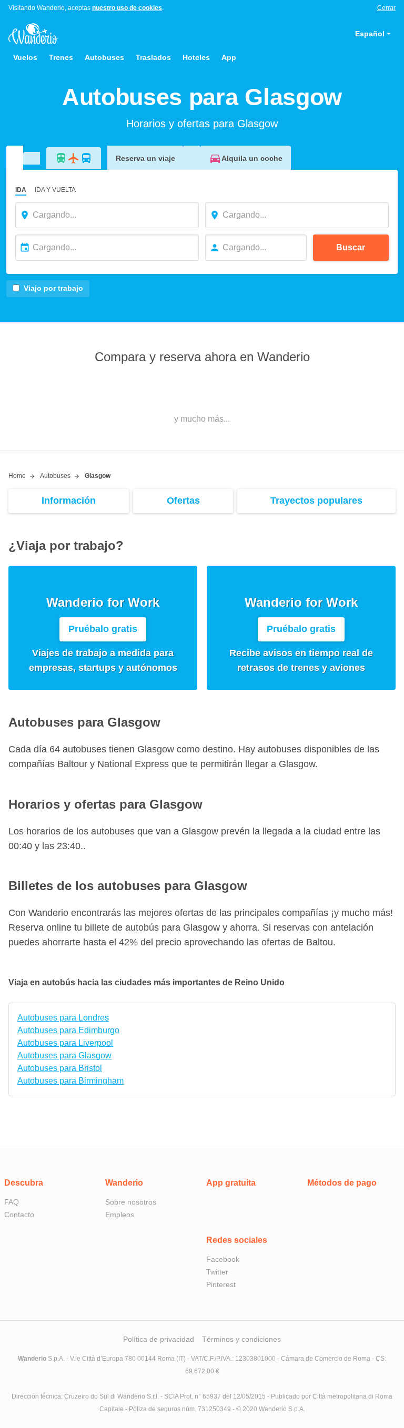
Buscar (350, 247)
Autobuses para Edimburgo (68, 1030)
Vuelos (25, 57)
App (228, 57)
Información (69, 500)
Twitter (217, 1272)
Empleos (119, 1214)
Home (17, 476)
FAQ (11, 1202)
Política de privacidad (158, 1339)
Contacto (19, 1214)
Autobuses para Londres (63, 1017)
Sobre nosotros (130, 1202)
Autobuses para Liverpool (65, 1042)
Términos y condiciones (241, 1339)
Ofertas (183, 500)
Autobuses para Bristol (59, 1068)
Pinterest (221, 1284)
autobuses (55, 476)
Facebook (222, 1259)
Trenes (61, 57)
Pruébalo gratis (102, 629)
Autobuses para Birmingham (70, 1080)
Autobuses (104, 57)
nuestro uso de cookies (127, 8)
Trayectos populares (316, 500)
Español (370, 33)
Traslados (153, 57)
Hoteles (196, 57)
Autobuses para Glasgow (64, 1055)
